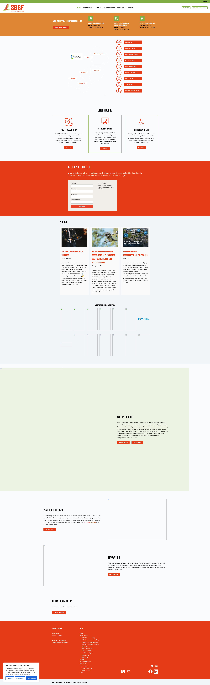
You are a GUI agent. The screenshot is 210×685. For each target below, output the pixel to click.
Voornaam (74, 189)
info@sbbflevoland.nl (200, 7)
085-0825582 (186, 7)
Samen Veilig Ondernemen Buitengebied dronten (121, 24)
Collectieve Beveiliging (88, 638)
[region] (21, 672)
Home (78, 8)
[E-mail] (128, 672)
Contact (130, 8)
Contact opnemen (59, 612)
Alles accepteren (31, 678)
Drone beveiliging (87, 648)
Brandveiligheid (86, 650)
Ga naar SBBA (137, 442)
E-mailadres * (75, 183)
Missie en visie (86, 670)
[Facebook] (150, 672)
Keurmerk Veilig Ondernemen (90, 642)
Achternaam (74, 194)
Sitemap (84, 682)
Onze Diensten (87, 8)
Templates (85, 657)
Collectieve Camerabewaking (90, 640)
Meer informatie (123, 442)
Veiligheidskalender (109, 8)
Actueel (98, 8)
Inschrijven (82, 206)
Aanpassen (10, 678)
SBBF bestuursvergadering (96, 23)
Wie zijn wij (85, 666)
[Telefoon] (123, 672)
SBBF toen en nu (87, 668)
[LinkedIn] (156, 672)
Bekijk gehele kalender (61, 27)
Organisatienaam (75, 199)
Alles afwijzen (19, 678)
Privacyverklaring (76, 682)
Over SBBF (121, 8)
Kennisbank (85, 655)
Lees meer (69, 147)
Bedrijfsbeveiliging (87, 653)
